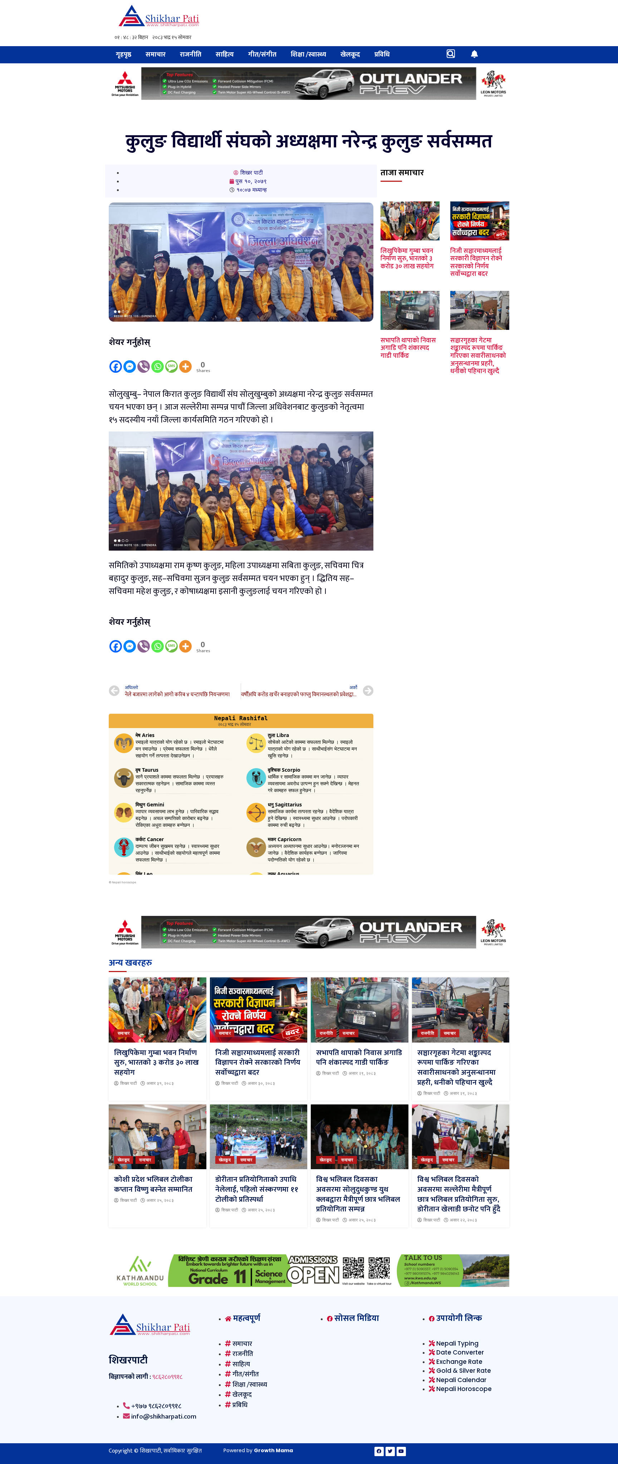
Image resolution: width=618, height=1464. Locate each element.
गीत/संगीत (262, 54)
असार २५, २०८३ (160, 1200)
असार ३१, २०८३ (160, 1083)
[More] (185, 361)
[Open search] (451, 53)
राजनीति (190, 54)
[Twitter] (390, 1451)
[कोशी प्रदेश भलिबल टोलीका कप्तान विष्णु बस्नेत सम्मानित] (157, 1137)
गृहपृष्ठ (123, 54)
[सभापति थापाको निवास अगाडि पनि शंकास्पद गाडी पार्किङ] (359, 1010)
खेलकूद (350, 54)
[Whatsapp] (157, 361)
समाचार (156, 54)
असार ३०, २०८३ (261, 1083)
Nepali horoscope (124, 882)
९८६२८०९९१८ (167, 1377)
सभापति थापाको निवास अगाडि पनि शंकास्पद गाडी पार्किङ (408, 348)
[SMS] (171, 361)
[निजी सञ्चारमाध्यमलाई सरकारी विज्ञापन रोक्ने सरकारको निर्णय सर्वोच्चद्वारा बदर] (259, 1010)
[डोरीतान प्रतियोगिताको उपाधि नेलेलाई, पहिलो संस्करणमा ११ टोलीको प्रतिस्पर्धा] (259, 1137)
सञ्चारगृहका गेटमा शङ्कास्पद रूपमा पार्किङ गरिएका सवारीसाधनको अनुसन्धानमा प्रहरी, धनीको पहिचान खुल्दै (478, 356)
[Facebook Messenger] (129, 361)
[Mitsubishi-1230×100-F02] (309, 97)
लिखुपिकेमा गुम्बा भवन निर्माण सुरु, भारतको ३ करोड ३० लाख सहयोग (407, 259)
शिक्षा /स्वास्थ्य (308, 54)
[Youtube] (401, 1451)
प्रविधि (382, 54)
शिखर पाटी (128, 1083)
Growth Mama (273, 1450)
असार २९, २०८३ (362, 1073)
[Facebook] (115, 361)
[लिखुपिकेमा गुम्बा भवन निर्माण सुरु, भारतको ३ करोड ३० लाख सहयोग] (157, 1010)
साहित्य (225, 54)
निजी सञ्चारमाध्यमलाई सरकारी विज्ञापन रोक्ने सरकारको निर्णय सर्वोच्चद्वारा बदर (476, 263)
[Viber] (143, 361)
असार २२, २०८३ (463, 1220)
